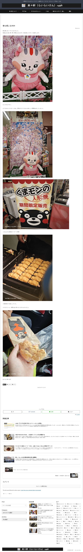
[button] (70, 411)
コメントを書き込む (41, 486)
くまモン (9, 384)
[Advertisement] (41, 20)
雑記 (5, 384)
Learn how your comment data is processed (31, 490)
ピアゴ (14, 384)
